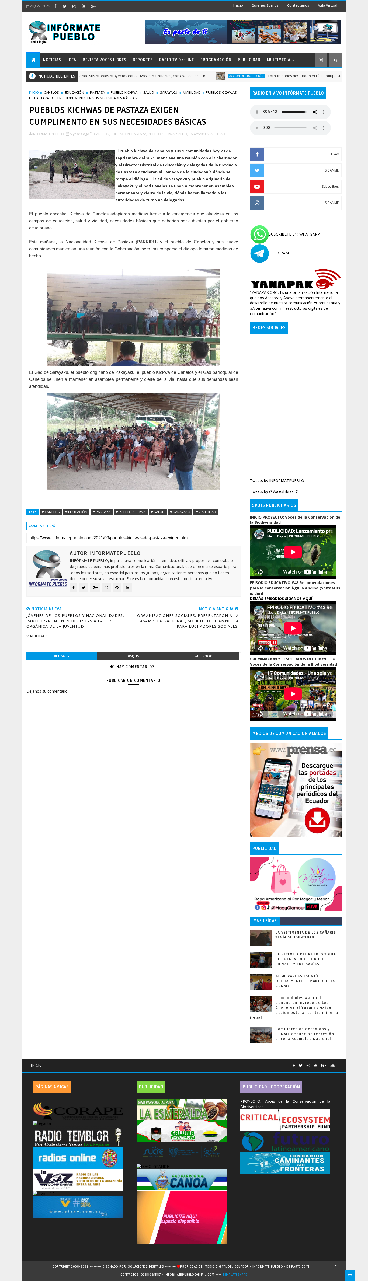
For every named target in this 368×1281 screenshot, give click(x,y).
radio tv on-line (176, 60)
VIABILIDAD (192, 92)
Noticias (52, 60)
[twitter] (65, 6)
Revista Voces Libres (104, 60)
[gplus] (93, 6)
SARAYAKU (168, 92)
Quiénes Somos (265, 5)
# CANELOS (51, 511)
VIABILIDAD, (216, 133)
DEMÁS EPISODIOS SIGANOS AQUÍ (281, 598)
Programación (215, 60)
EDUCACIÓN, (121, 133)
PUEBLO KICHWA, (161, 133)
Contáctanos (298, 5)
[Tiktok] (339, 1063)
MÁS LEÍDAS (265, 921)
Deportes (143, 60)
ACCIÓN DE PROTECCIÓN (209, 76)
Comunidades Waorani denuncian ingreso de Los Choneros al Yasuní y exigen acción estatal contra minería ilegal (294, 1008)
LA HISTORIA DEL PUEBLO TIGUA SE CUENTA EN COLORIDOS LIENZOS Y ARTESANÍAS (306, 959)
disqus (132, 656)
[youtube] (83, 6)
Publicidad (249, 60)
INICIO (34, 92)
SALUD (148, 92)
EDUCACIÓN (74, 92)
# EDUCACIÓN (76, 511)
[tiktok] (102, 6)
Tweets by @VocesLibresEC (274, 491)
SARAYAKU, (198, 133)
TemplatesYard (235, 1275)
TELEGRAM (279, 253)
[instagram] (74, 6)
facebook (203, 656)
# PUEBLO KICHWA (130, 511)
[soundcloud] (332, 1066)
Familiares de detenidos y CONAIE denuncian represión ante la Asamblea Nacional (305, 1034)
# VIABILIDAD (206, 511)
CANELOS (51, 92)
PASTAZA (97, 92)
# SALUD (158, 511)
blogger (62, 656)
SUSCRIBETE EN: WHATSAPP (294, 234)
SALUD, (182, 133)
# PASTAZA (101, 511)
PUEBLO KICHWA (124, 92)
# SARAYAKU (180, 511)
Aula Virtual (327, 5)
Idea (72, 60)
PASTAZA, (139, 133)
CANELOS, (102, 133)
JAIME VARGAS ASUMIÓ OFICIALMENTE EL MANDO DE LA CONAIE (305, 981)
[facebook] (55, 6)
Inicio (238, 5)
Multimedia (278, 60)
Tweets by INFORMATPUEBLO (277, 480)
